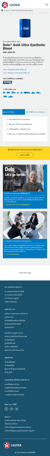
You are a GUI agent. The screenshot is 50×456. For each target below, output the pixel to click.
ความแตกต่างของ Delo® (13, 295)
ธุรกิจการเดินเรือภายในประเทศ (16, 336)
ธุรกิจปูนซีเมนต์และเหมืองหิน (15, 320)
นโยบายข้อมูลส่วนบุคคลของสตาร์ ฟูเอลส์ (19, 431)
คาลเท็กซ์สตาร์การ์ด (12, 384)
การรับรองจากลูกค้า (12, 298)
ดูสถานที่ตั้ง (25, 155)
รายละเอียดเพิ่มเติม (12, 254)
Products (7, 10)
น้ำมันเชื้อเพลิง (10, 362)
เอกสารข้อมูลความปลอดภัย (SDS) (15, 73)
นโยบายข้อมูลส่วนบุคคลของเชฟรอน (18, 427)
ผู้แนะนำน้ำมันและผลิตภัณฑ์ (15, 369)
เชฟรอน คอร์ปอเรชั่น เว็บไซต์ (15, 420)
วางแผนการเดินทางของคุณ (14, 395)
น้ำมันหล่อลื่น (9, 365)
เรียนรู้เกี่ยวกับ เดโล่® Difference (18, 205)
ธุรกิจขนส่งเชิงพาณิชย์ (13, 324)
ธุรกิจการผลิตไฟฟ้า (11, 347)
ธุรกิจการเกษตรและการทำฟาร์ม (16, 314)
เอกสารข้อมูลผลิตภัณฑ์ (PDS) (13, 70)
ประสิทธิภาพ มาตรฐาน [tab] (35, 112)
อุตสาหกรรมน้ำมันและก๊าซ (14, 350)
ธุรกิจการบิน (9, 317)
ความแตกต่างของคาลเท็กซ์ (14, 291)
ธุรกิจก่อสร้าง (9, 327)
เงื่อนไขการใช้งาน (11, 424)
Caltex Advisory (11, 302)
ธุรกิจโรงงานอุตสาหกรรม (14, 333)
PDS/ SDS (8, 372)
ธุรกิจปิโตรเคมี (10, 343)
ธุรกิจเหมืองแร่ (10, 340)
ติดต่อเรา (8, 417)
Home (2, 10)
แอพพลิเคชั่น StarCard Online (15, 388)
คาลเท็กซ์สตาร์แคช (12, 391)
